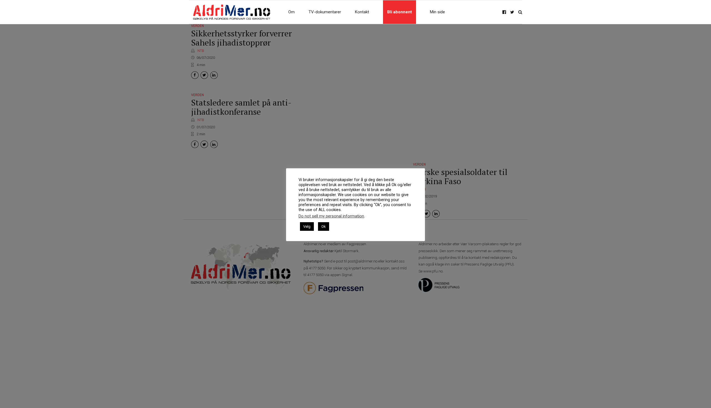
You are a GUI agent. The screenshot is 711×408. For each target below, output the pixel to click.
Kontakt (362, 11)
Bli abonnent (399, 11)
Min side (437, 11)
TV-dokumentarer (325, 11)
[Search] (520, 12)
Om (291, 11)
